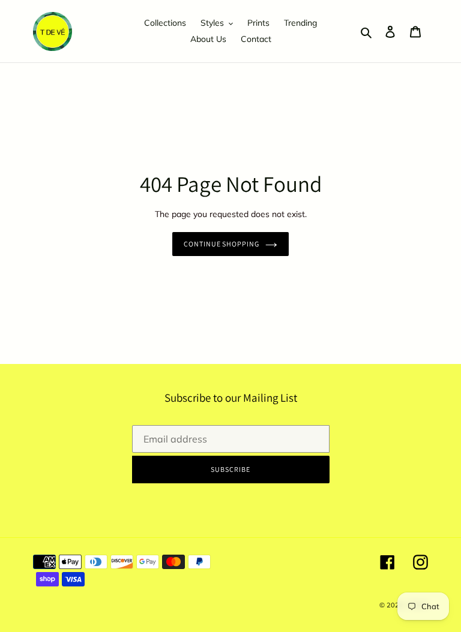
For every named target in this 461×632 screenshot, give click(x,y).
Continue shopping (221, 243)
